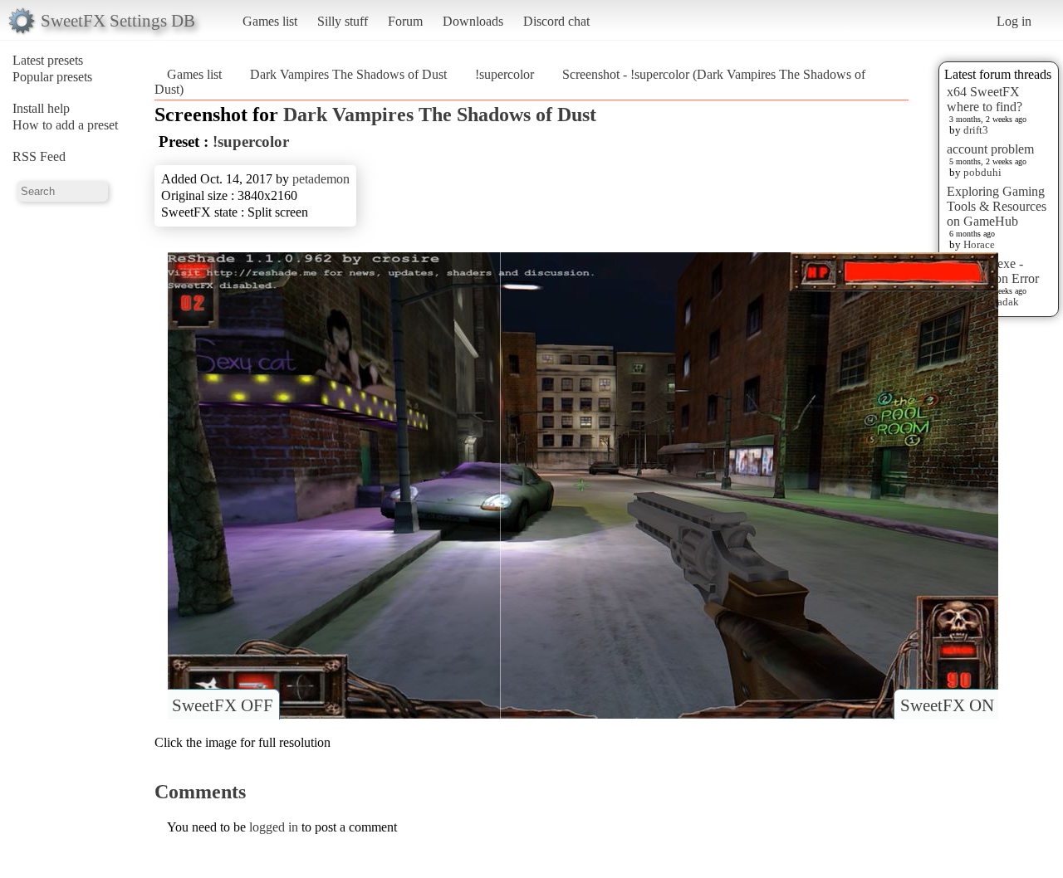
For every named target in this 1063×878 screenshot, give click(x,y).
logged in (273, 827)
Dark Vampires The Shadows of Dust (348, 74)
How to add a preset (65, 125)
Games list (269, 21)
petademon (321, 179)
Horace (979, 244)
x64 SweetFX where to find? (984, 99)
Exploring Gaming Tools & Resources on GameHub (996, 206)
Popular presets (52, 77)
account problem (990, 149)
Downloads (473, 21)
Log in (1014, 21)
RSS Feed (39, 156)
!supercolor (504, 74)
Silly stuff (342, 21)
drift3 (975, 130)
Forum (405, 21)
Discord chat (556, 21)
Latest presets (47, 60)
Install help (41, 108)
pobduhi (982, 172)
